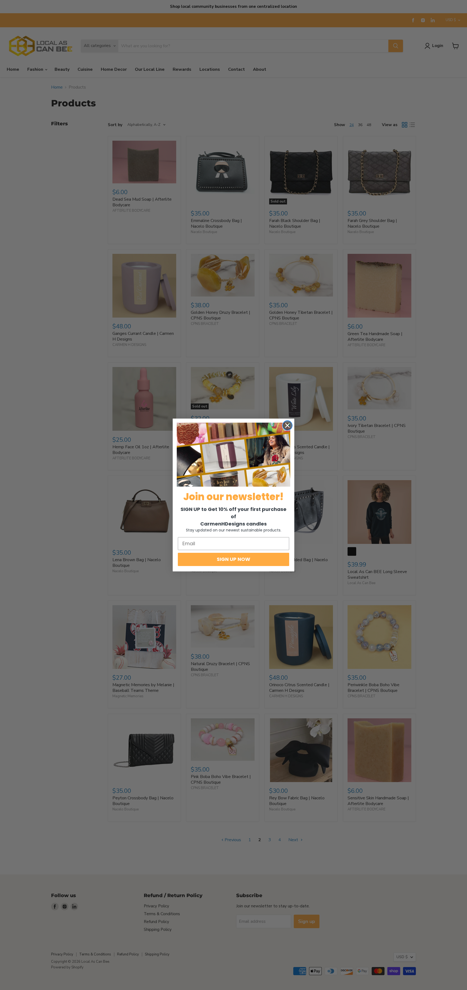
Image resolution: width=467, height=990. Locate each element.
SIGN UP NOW (233, 559)
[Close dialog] (287, 425)
